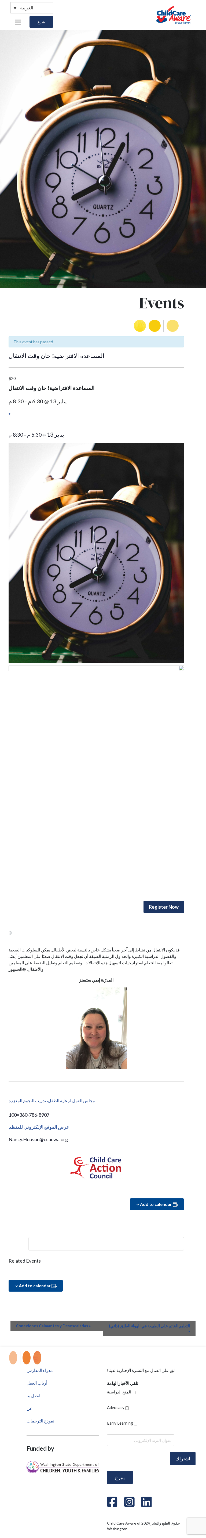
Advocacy (115, 1407)
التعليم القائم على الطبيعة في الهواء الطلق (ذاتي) (149, 1328)
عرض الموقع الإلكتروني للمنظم (39, 1127)
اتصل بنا (33, 1395)
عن (29, 1408)
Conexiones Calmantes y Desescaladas (53, 1325)
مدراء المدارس (40, 1370)
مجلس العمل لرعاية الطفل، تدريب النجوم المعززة (52, 1100)
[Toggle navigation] (17, 22)
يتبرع (41, 22)
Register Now (164, 907)
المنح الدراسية (119, 1391)
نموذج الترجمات (40, 1420)
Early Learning (120, 1423)
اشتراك (182, 1458)
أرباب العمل (37, 1382)
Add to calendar (156, 1204)
